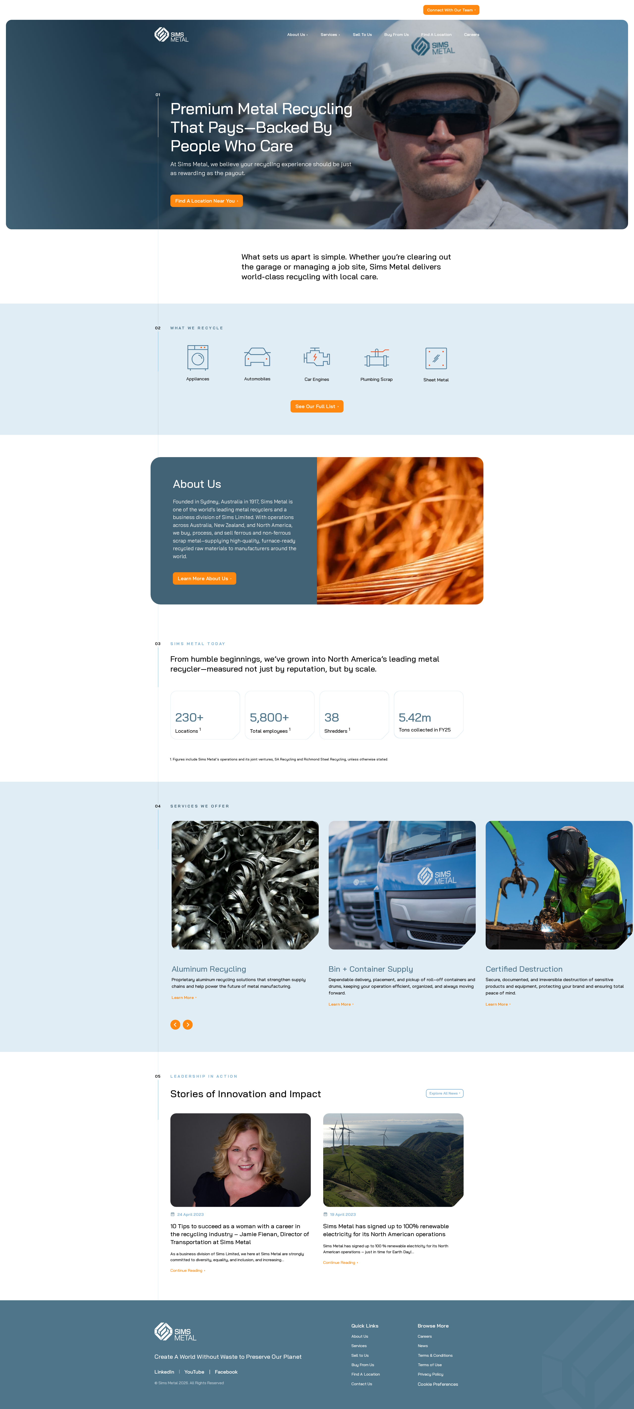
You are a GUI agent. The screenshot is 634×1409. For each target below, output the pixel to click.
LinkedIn (164, 1372)
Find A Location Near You (205, 201)
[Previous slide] (175, 1025)
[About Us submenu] (307, 34)
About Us (359, 1336)
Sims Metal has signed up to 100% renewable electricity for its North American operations (386, 1230)
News (423, 1345)
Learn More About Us (203, 578)
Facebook (226, 1372)
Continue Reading (186, 1270)
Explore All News (443, 1093)
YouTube (194, 1372)
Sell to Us (360, 1355)
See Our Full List (315, 406)
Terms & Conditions (435, 1355)
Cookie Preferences (438, 1384)
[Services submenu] (339, 34)
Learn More (183, 997)
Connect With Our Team (450, 9)
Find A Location (365, 1374)
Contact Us (361, 1383)
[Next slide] (188, 1025)
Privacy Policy (430, 1374)
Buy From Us (362, 1364)
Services (359, 1345)
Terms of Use (430, 1364)
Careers (425, 1336)
